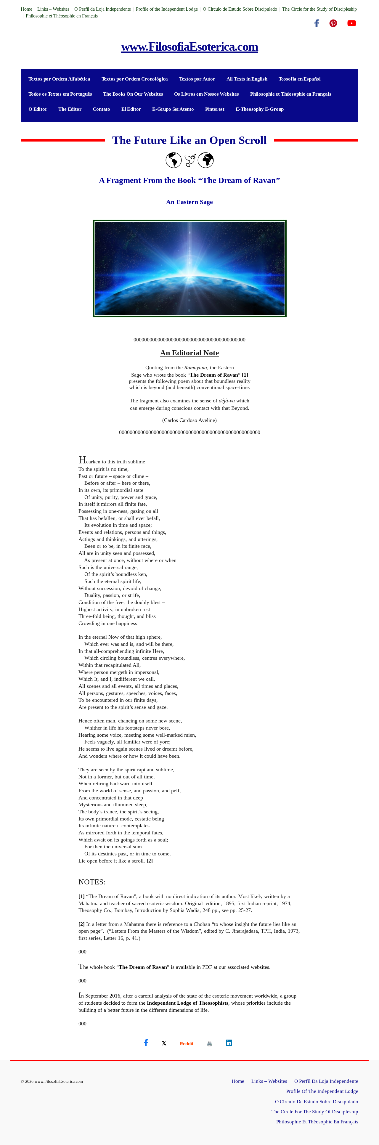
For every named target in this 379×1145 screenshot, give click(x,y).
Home (26, 9)
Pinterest (214, 109)
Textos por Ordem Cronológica (135, 79)
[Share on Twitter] (164, 1043)
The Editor (69, 109)
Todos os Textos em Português (60, 94)
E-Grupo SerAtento (173, 109)
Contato (101, 109)
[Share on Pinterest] (210, 1043)
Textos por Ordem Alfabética (59, 79)
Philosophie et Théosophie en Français (62, 15)
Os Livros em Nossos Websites (206, 94)
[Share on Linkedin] (229, 1043)
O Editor (37, 109)
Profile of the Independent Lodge (167, 9)
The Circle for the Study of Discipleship (319, 9)
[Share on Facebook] (146, 1043)
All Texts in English (247, 79)
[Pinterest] (333, 23)
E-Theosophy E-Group (260, 109)
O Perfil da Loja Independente (102, 9)
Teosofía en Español (300, 79)
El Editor (131, 109)
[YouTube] (351, 23)
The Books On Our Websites (133, 94)
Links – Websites (53, 9)
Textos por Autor (197, 79)
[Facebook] (316, 23)
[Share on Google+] (186, 1043)
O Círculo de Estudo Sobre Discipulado (240, 9)
